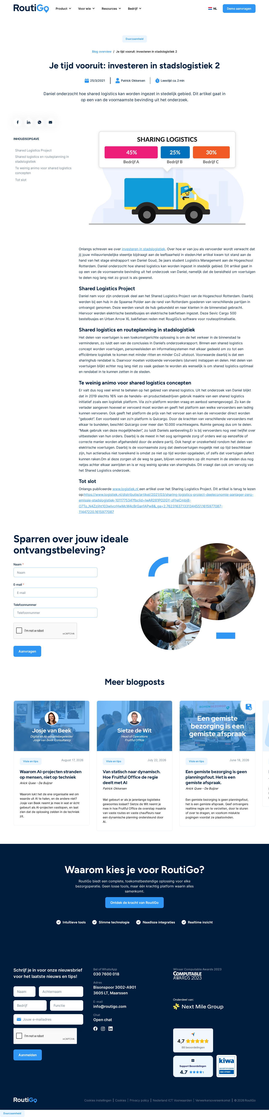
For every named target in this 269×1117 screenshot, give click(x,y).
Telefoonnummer (24, 604)
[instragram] (103, 1028)
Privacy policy (139, 1100)
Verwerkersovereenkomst (212, 1100)
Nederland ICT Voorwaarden (172, 1100)
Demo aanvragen (239, 8)
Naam (18, 564)
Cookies (120, 1100)
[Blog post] (51, 763)
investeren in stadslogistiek (143, 249)
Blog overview (102, 51)
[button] (67, 8)
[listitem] (51, 763)
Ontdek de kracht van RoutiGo (134, 902)
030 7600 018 (106, 974)
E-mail (18, 584)
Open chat (102, 1019)
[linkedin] (110, 1028)
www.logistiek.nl (125, 489)
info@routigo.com (109, 1006)
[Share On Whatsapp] (39, 122)
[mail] (50, 122)
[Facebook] (95, 1028)
